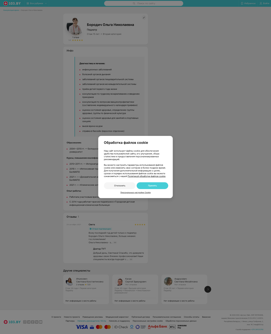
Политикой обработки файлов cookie (147, 176)
